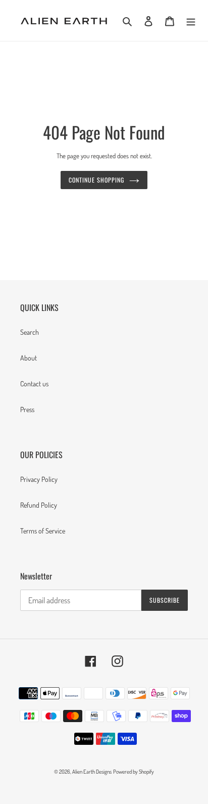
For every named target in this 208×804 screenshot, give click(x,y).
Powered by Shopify (133, 771)
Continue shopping (96, 179)
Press (27, 409)
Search (29, 332)
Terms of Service (42, 530)
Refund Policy (38, 505)
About (28, 357)
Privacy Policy (39, 479)
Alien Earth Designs (92, 771)
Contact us (34, 383)
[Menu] (190, 20)
